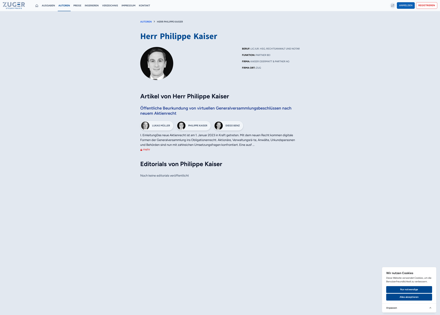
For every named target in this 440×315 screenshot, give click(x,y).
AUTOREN (146, 21)
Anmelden (405, 5)
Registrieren (426, 5)
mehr (146, 149)
